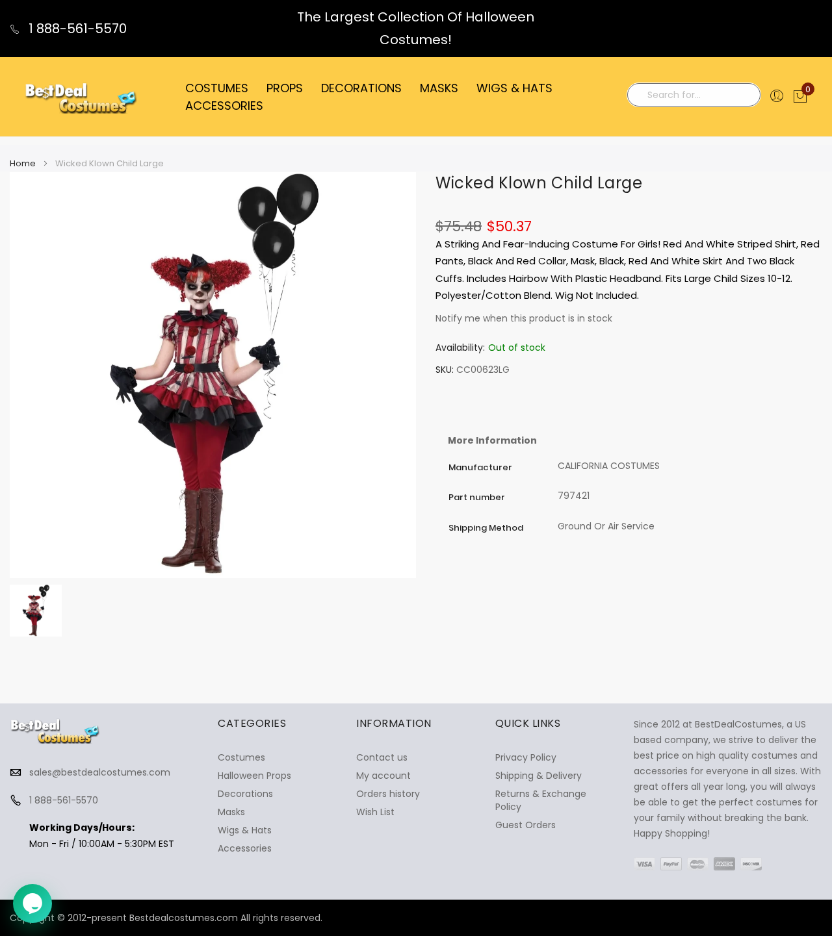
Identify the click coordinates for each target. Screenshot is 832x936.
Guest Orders (525, 824)
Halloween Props (254, 775)
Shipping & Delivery (538, 775)
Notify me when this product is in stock (524, 318)
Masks (231, 811)
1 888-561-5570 (76, 28)
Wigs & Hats (245, 830)
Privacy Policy (525, 757)
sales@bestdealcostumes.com (99, 772)
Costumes (241, 757)
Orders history (388, 793)
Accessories (245, 848)
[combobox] (693, 95)
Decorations (245, 793)
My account (383, 775)
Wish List (375, 811)
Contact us (382, 757)
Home (23, 163)
